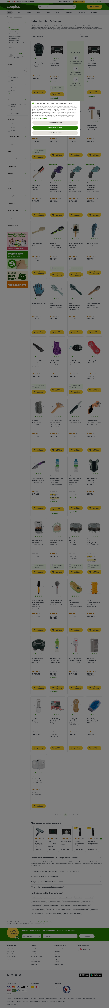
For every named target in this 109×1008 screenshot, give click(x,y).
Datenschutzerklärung (41, 118)
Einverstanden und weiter (55, 127)
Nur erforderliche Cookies (55, 133)
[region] (55, 118)
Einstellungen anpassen (55, 122)
